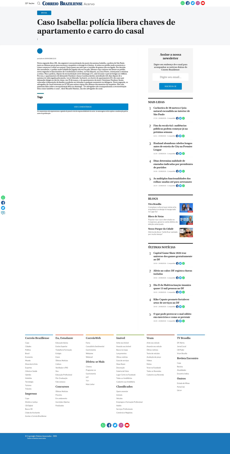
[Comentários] (3, 214)
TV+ (87, 381)
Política (28, 350)
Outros (181, 378)
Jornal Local (181, 346)
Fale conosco (60, 382)
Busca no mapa (122, 350)
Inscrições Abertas (63, 402)
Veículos (119, 398)
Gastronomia (91, 350)
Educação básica (62, 343)
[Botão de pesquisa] (38, 3)
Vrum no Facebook (154, 368)
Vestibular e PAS (62, 368)
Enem (58, 357)
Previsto (59, 395)
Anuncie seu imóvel (123, 346)
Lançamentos (121, 353)
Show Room (120, 364)
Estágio (58, 353)
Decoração (120, 368)
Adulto (118, 406)
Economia (29, 357)
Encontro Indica (183, 374)
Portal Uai (181, 387)
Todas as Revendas (154, 371)
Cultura (58, 364)
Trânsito (28, 389)
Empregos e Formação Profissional (129, 402)
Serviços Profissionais (124, 409)
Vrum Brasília (182, 353)
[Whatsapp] (3, 198)
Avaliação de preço (154, 357)
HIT (87, 377)
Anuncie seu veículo (154, 346)
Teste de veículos (153, 353)
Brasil (27, 353)
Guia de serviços (122, 360)
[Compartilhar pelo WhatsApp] (183, 119)
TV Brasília (183, 338)
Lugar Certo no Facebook (125, 375)
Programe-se (91, 370)
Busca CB (28, 409)
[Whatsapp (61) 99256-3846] (183, 4)
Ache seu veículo (153, 343)
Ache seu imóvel (122, 343)
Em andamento (61, 398)
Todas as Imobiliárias (124, 378)
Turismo (28, 385)
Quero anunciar (122, 391)
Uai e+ (179, 390)
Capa (27, 343)
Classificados (124, 386)
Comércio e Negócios (124, 413)
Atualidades (181, 370)
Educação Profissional (64, 375)
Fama (88, 343)
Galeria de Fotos (122, 371)
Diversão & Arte (31, 364)
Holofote (28, 378)
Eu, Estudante (64, 338)
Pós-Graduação (61, 378)
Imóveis (119, 395)
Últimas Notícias (62, 360)
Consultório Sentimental (95, 346)
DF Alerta (180, 343)
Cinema (89, 367)
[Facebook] (188, 4)
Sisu (57, 371)
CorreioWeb (93, 338)
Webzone (89, 353)
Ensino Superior (61, 346)
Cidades (28, 346)
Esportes (28, 368)
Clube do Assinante (32, 413)
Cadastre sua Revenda (155, 375)
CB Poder (180, 350)
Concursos (62, 386)
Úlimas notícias (122, 357)
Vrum (150, 338)
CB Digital (29, 406)
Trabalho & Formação (64, 350)
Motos (149, 364)
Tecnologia (29, 382)
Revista (180, 367)
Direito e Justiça (31, 402)
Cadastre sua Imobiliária (125, 382)
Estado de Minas (183, 383)
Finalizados (60, 406)
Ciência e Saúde (31, 371)
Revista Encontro (187, 358)
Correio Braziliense (37, 338)
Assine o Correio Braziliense (35, 416)
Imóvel (120, 338)
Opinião (28, 375)
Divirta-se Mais (95, 361)
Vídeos (149, 360)
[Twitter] (3, 209)
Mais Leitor (90, 384)
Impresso (31, 393)
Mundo (27, 360)
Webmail (89, 357)
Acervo (89, 4)
